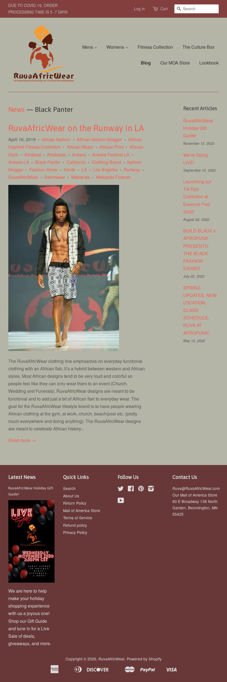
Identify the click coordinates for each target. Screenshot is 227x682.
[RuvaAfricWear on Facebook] (131, 489)
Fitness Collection (155, 47)
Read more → (22, 440)
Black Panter (47, 162)
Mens (88, 47)
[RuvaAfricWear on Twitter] (121, 489)
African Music (80, 147)
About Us (71, 495)
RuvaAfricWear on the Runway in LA (76, 128)
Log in (139, 8)
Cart (164, 8)
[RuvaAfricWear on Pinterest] (141, 489)
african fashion (56, 139)
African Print (111, 147)
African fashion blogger (99, 139)
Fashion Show (43, 169)
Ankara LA (18, 162)
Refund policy (75, 525)
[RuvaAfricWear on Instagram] (151, 489)
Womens (116, 47)
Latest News (22, 477)
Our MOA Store (175, 63)
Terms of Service (77, 517)
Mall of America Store (81, 510)
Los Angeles (105, 169)
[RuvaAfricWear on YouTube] (121, 501)
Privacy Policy (75, 532)
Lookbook (209, 63)
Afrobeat (32, 154)
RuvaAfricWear (23, 177)
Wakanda (80, 177)
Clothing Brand (106, 162)
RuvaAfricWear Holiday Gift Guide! (198, 128)
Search (69, 488)
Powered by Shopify (144, 659)
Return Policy (74, 503)
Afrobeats (56, 154)
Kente (69, 169)
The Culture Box (198, 47)
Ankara (79, 154)
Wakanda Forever (113, 177)
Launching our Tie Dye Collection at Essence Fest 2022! (197, 196)
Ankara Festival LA (111, 154)
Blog (146, 63)
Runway (132, 169)
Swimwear (54, 177)
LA (84, 169)
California (76, 162)
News (16, 109)
